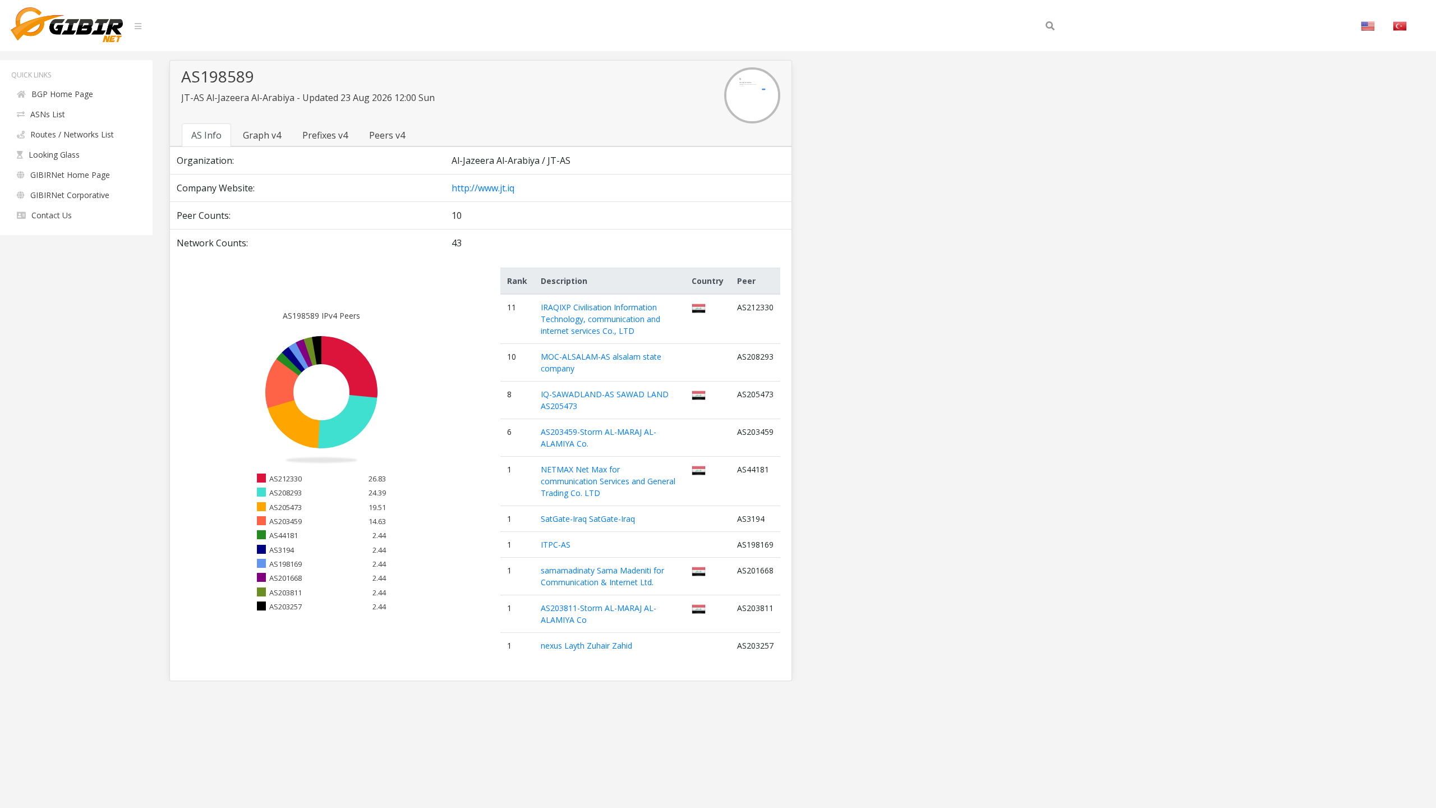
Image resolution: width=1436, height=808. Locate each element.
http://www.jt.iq (483, 188)
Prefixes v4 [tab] (325, 135)
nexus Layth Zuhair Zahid (586, 645)
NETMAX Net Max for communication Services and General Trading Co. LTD (608, 481)
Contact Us (51, 215)
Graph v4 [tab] (262, 135)
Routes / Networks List (72, 134)
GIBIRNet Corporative (69, 195)
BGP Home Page (62, 94)
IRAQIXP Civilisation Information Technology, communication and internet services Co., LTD (600, 319)
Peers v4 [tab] (387, 135)
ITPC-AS (555, 544)
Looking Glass (54, 154)
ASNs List (47, 114)
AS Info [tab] (206, 135)
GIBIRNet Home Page (70, 174)
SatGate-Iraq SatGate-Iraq (588, 518)
